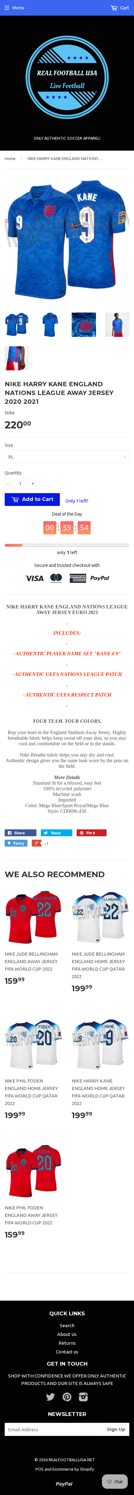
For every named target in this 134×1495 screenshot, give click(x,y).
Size (9, 445)
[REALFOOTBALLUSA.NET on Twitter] (50, 1399)
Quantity (13, 472)
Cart (124, 7)
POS (40, 1469)
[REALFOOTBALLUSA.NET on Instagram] (83, 1399)
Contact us (67, 1351)
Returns (67, 1343)
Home (10, 158)
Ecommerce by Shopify (73, 1469)
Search (67, 1325)
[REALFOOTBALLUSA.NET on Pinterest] (67, 1399)
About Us (67, 1334)
